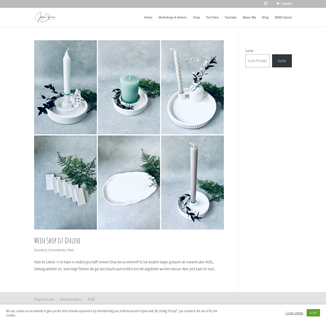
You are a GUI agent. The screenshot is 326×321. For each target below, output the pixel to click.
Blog (265, 18)
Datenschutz (71, 299)
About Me (249, 18)
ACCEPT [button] (313, 313)
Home (148, 18)
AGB (91, 299)
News (71, 250)
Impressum (44, 299)
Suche (249, 50)
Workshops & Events (172, 18)
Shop (196, 18)
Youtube (231, 18)
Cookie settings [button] (294, 313)
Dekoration (40, 250)
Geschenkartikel (57, 250)
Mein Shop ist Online (57, 240)
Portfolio (212, 18)
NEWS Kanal (283, 18)
